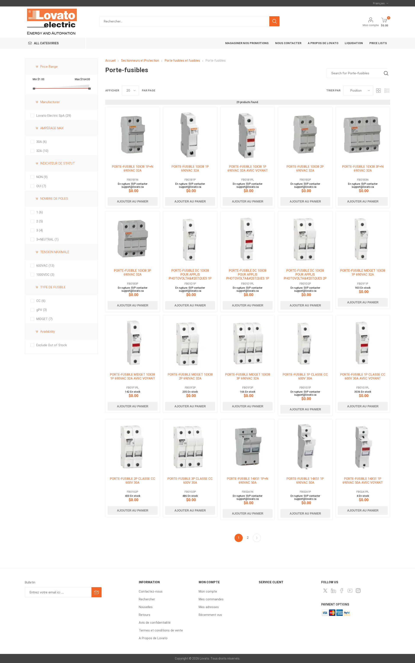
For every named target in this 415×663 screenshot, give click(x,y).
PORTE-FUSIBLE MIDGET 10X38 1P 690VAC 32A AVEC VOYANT (132, 376)
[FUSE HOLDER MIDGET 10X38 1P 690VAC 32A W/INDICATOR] (132, 342)
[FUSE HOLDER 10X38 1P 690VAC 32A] (190, 134)
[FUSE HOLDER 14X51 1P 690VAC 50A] (305, 446)
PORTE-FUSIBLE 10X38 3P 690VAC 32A (132, 272)
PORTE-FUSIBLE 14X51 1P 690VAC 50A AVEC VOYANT (363, 480)
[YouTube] (349, 590)
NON (42, 177)
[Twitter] (325, 590)
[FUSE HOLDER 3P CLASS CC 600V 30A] (190, 446)
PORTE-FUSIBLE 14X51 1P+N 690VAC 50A (247, 480)
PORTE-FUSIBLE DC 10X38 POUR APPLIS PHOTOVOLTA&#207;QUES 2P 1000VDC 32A (305, 276)
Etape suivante (257, 538)
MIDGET (44, 319)
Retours (144, 615)
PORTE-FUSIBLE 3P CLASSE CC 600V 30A (190, 480)
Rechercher (274, 21)
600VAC (45, 266)
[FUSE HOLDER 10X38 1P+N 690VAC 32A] (132, 134)
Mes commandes (211, 599)
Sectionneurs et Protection (140, 60)
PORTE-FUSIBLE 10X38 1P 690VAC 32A (190, 168)
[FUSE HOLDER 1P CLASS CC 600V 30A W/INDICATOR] (363, 342)
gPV (41, 310)
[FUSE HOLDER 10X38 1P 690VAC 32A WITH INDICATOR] (247, 134)
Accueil (110, 60)
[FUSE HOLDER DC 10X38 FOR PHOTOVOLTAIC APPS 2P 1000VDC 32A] (305, 238)
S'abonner (96, 592)
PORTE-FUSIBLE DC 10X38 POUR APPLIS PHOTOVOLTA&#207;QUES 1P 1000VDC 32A (190, 276)
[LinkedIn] (333, 590)
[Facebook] (341, 590)
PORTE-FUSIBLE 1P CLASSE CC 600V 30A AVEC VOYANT (362, 376)
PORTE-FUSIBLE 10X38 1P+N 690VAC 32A (132, 168)
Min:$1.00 (38, 79)
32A (42, 151)
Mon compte (371, 25)
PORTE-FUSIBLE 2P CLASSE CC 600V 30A (132, 480)
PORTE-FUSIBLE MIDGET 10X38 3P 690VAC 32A (247, 376)
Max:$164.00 (82, 79)
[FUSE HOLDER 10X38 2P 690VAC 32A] (305, 134)
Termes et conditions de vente (161, 630)
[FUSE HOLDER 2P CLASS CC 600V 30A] (132, 446)
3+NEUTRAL (47, 239)
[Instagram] (358, 590)
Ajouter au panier (132, 201)
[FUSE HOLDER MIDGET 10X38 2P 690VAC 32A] (190, 342)
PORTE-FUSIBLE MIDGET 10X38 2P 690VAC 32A (190, 376)
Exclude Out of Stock (51, 345)
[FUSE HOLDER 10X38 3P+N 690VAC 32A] (363, 134)
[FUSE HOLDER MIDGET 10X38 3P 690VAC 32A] (247, 342)
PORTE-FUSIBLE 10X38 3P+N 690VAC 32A (362, 168)
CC (40, 301)
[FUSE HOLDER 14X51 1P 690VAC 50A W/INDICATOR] (363, 446)
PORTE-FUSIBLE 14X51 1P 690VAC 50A (305, 480)
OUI (41, 186)
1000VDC (45, 275)
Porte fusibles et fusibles (183, 60)
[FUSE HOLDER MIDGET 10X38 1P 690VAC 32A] (363, 238)
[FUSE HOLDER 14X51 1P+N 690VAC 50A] (247, 446)
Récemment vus (210, 615)
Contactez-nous (151, 591)
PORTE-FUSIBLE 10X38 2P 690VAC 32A (305, 168)
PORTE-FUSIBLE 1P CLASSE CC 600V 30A (305, 376)
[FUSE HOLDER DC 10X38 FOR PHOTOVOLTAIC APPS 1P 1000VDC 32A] (190, 238)
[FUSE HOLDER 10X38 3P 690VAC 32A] (132, 238)
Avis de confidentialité (155, 623)
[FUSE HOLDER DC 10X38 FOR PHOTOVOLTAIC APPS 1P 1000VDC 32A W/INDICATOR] (247, 238)
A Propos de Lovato (153, 638)
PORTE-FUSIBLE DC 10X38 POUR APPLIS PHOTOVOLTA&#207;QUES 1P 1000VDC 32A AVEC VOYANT (247, 276)
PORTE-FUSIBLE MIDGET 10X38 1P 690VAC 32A (362, 272)
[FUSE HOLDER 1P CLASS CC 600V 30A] (305, 342)
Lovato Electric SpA (53, 116)
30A (41, 142)
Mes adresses (209, 607)
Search (386, 73)
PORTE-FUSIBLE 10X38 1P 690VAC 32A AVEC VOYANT (248, 168)
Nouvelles (146, 607)
